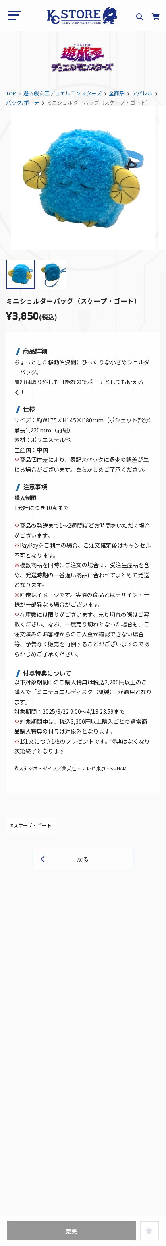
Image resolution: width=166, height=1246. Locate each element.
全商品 (116, 93)
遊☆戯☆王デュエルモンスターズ (62, 93)
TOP (11, 93)
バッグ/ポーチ (22, 102)
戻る (83, 859)
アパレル (142, 93)
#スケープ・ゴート (31, 825)
